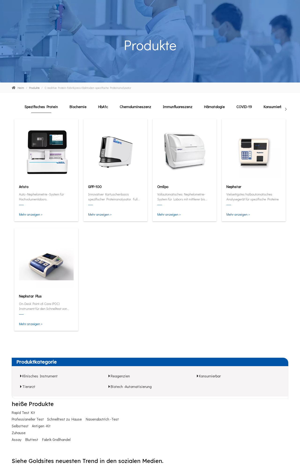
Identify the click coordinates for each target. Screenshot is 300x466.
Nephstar (233, 186)
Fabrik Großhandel (56, 439)
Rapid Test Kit (23, 412)
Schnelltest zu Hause (64, 419)
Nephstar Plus (30, 295)
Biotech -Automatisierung (131, 386)
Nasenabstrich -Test (102, 419)
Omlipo (162, 186)
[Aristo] (46, 151)
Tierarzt (28, 386)
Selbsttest (20, 425)
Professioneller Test (28, 419)
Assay (16, 439)
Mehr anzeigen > (30, 214)
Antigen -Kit (41, 425)
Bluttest (31, 439)
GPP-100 (95, 186)
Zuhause (19, 432)
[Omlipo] (184, 151)
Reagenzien (120, 375)
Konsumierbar (210, 375)
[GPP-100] (115, 151)
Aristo (23, 186)
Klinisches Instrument (40, 375)
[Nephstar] (253, 151)
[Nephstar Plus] (46, 261)
